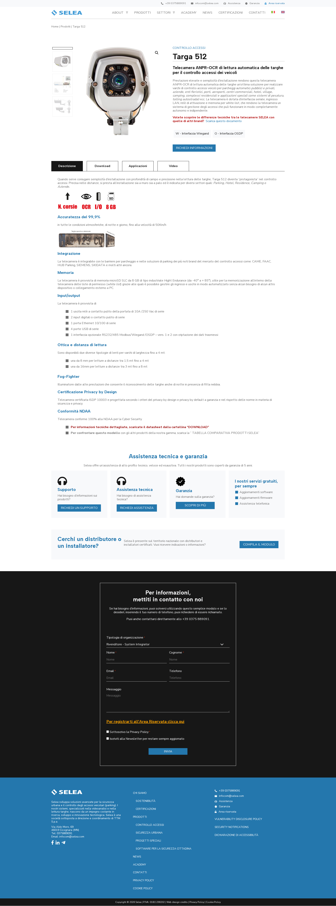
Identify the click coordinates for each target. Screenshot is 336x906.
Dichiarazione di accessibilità (236, 835)
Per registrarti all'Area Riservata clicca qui (145, 721)
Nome (111, 652)
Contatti (257, 13)
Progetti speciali (148, 841)
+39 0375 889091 (195, 619)
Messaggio (113, 689)
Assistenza (234, 3)
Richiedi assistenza (137, 508)
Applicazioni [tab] (138, 166)
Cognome (176, 652)
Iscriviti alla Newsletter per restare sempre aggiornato (147, 739)
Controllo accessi (189, 47)
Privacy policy (143, 880)
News (207, 13)
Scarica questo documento (224, 121)
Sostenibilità (145, 801)
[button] (156, 52)
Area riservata (277, 3)
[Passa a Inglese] (283, 12)
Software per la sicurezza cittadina (163, 849)
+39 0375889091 (175, 3)
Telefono (175, 671)
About (117, 13)
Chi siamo (140, 793)
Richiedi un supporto (79, 508)
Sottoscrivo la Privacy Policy (129, 732)
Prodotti (142, 13)
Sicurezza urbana (149, 833)
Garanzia (254, 3)
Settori (164, 13)
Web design (173, 902)
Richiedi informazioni (194, 148)
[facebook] (53, 843)
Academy (188, 13)
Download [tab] (102, 166)
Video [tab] (173, 166)
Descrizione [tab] (67, 166)
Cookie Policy (143, 888)
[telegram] (64, 843)
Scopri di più (195, 505)
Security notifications (232, 827)
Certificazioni (231, 13)
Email (111, 671)
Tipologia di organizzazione (125, 637)
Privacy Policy (196, 902)
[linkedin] (58, 843)
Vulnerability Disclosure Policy (238, 819)
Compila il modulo (259, 544)
